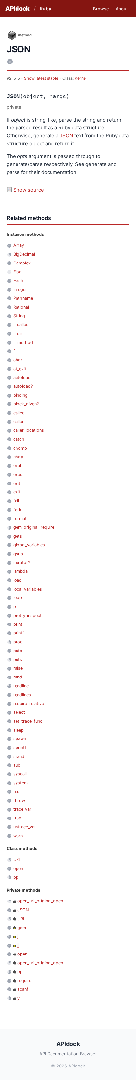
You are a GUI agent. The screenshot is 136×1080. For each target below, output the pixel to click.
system (20, 782)
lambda (20, 571)
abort (18, 359)
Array (18, 245)
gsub (18, 553)
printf (18, 632)
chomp (20, 448)
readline (21, 685)
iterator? (21, 562)
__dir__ (19, 333)
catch (18, 439)
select (19, 712)
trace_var (22, 809)
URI (16, 859)
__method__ (25, 342)
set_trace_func (27, 721)
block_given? (26, 404)
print (17, 624)
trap (17, 818)
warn (18, 835)
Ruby (45, 8)
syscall (20, 773)
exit (16, 483)
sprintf (19, 747)
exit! (17, 491)
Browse (101, 8)
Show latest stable (41, 78)
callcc (18, 412)
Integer (20, 289)
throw (19, 800)
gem (21, 927)
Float (18, 271)
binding (20, 395)
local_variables (27, 589)
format (20, 518)
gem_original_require (33, 527)
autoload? (23, 386)
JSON (66, 135)
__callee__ (22, 324)
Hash (18, 280)
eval (17, 465)
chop (18, 456)
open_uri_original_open (40, 901)
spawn (19, 738)
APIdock (17, 8)
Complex (22, 263)
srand (18, 756)
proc (17, 641)
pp (15, 877)
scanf (22, 989)
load (17, 580)
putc (17, 650)
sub (16, 765)
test (17, 791)
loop (17, 597)
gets (17, 536)
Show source (28, 190)
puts (17, 659)
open (18, 868)
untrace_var (24, 826)
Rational (21, 307)
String (19, 315)
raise (18, 668)
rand (17, 677)
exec (17, 474)
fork (17, 509)
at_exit (19, 368)
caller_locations (28, 430)
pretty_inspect (27, 615)
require (24, 980)
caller (18, 421)
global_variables (29, 544)
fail (16, 500)
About (122, 8)
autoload (22, 377)
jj (18, 945)
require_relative (28, 703)
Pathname (23, 298)
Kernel (81, 78)
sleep (18, 730)
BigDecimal (24, 254)
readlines (22, 694)
